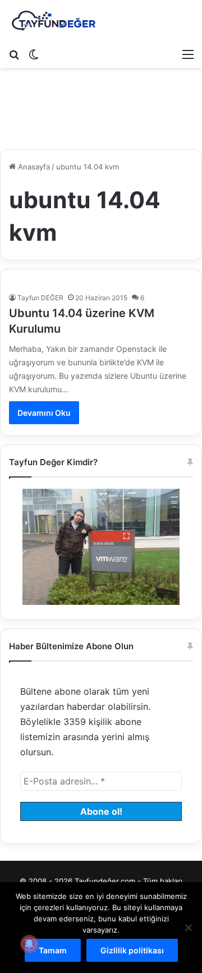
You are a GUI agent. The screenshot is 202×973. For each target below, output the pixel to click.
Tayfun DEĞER (40, 297)
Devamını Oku (44, 412)
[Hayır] (188, 927)
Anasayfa (33, 166)
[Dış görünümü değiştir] (33, 53)
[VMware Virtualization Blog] (53, 21)
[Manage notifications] (29, 944)
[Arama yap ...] (14, 53)
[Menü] (188, 53)
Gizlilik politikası (132, 950)
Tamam (53, 950)
